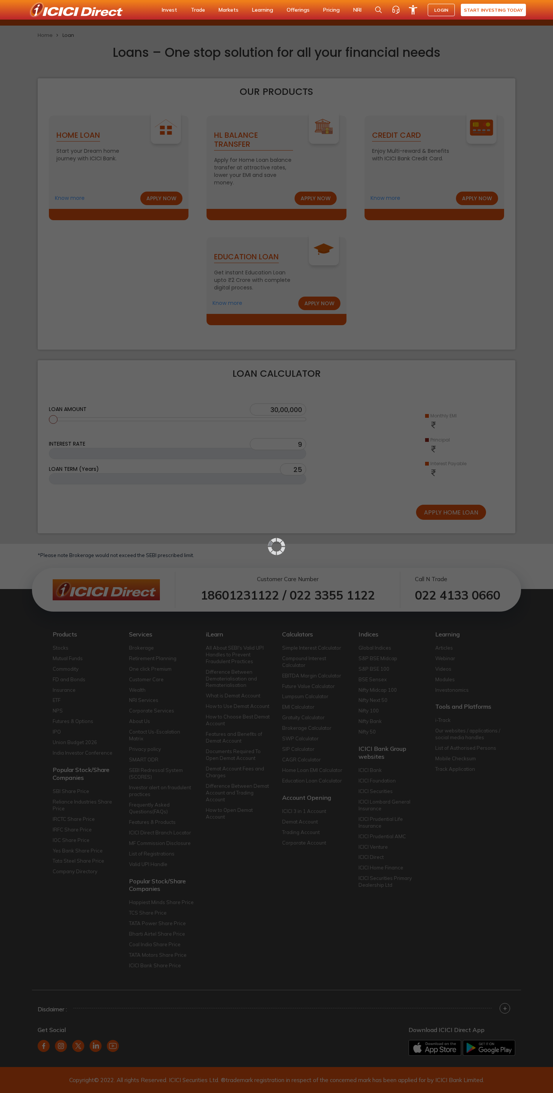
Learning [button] (262, 9)
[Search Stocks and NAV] (378, 9)
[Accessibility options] (413, 9)
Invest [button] (169, 9)
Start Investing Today (493, 10)
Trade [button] (198, 9)
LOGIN (441, 10)
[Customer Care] (395, 9)
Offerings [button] (298, 9)
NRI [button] (357, 9)
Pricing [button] (331, 9)
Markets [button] (229, 9)
